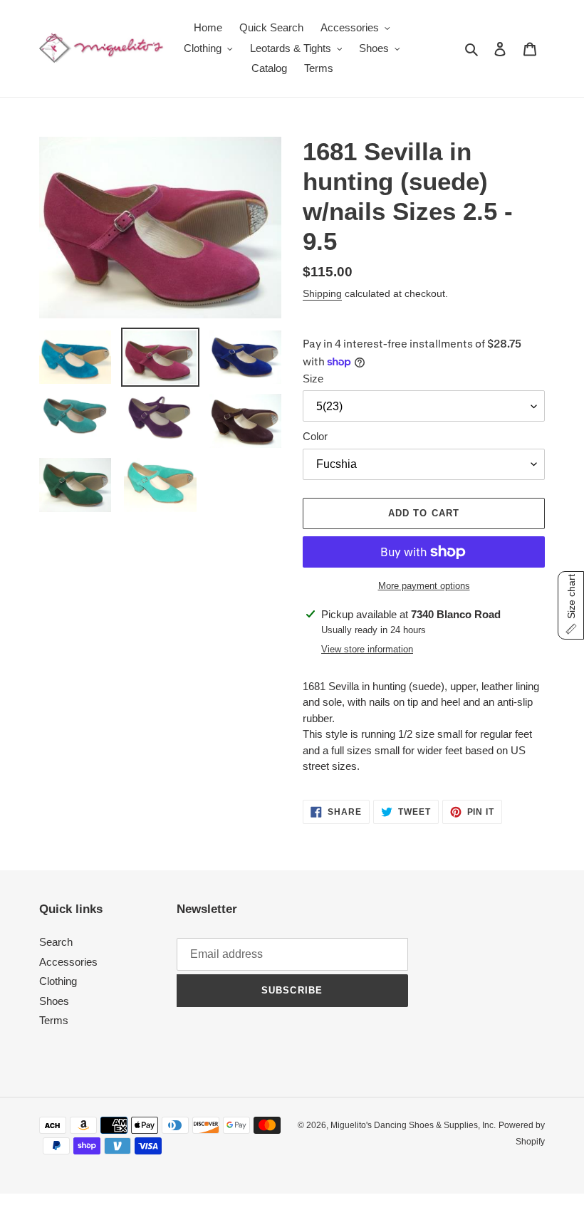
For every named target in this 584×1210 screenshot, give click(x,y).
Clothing (58, 981)
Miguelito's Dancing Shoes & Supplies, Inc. (413, 1125)
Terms (53, 1020)
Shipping (322, 293)
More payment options (424, 585)
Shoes (54, 1001)
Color (315, 436)
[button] (571, 605)
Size (313, 378)
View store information (367, 649)
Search (56, 942)
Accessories (68, 962)
